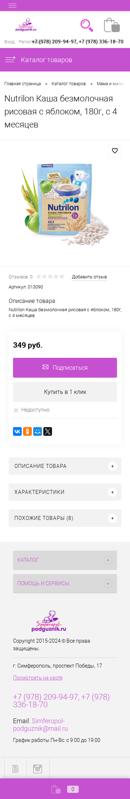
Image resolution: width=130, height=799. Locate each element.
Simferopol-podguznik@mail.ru (40, 724)
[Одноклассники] (27, 431)
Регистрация (32, 41)
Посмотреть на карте (37, 678)
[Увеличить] (65, 204)
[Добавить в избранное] (114, 150)
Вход (9, 41)
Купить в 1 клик (65, 391)
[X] (47, 431)
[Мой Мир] (37, 431)
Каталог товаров (46, 60)
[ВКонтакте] (17, 431)
